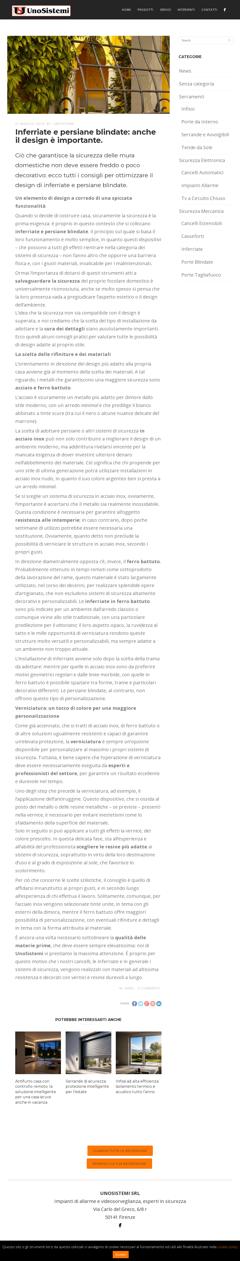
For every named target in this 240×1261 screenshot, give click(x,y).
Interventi (186, 10)
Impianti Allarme (199, 185)
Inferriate (192, 249)
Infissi (188, 109)
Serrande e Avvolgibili (205, 134)
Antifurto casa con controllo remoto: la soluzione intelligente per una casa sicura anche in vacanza (35, 1092)
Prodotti (146, 10)
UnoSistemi (64, 124)
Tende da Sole (196, 147)
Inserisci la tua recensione (119, 1163)
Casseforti (192, 236)
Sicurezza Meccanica (201, 211)
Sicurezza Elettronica (202, 160)
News (129, 988)
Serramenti (191, 96)
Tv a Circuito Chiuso (203, 198)
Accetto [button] (121, 1254)
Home (126, 10)
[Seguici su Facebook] (225, 10)
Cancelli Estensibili (201, 223)
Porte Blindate (197, 262)
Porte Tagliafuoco (201, 275)
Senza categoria (196, 84)
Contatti (209, 10)
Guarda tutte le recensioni (120, 1151)
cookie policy (228, 1246)
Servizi (165, 10)
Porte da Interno (199, 121)
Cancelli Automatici (202, 172)
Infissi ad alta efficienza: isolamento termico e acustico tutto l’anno (137, 1086)
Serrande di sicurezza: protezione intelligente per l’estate (87, 1086)
